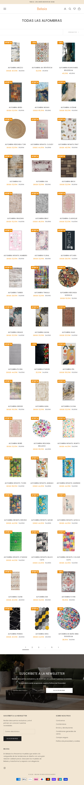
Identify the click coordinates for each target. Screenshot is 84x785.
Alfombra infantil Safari (42, 520)
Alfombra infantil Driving (15, 520)
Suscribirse (12, 739)
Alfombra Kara (42, 406)
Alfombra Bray (42, 218)
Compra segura (62, 737)
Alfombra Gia (42, 181)
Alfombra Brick (68, 181)
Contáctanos (61, 724)
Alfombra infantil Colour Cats (68, 558)
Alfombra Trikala (42, 292)
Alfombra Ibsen (15, 107)
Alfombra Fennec (15, 634)
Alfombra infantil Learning (68, 483)
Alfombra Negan (42, 107)
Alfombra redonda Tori (15, 144)
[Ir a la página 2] (58, 647)
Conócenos (60, 720)
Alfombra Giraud (15, 332)
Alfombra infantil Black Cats (42, 558)
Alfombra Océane (68, 107)
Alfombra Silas (68, 332)
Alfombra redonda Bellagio (42, 444)
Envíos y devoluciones (64, 728)
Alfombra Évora (15, 369)
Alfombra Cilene (15, 597)
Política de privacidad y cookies (68, 741)
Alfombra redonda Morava (68, 293)
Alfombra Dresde (15, 406)
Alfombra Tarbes (15, 292)
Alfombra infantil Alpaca (68, 520)
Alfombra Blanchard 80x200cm (68, 69)
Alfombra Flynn (68, 597)
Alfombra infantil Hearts (69, 443)
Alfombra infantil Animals (42, 483)
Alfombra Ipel (68, 369)
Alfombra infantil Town (15, 483)
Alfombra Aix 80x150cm (42, 68)
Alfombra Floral (42, 255)
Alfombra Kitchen (68, 255)
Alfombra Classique (68, 218)
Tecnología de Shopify (48, 774)
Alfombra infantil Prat (68, 144)
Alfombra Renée (15, 443)
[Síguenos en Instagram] (5, 768)
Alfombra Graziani (15, 218)
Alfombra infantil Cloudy (42, 144)
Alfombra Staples (42, 369)
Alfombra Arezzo (15, 68)
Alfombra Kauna (42, 332)
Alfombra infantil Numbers (15, 255)
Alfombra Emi (42, 597)
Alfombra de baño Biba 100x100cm (69, 635)
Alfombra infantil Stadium (15, 557)
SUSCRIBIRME (59, 690)
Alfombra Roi (15, 181)
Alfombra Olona (68, 406)
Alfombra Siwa (42, 634)
